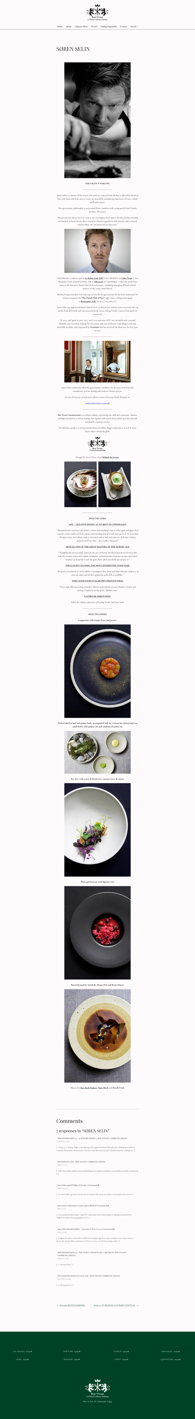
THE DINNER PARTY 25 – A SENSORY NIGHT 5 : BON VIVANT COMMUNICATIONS (92, 1138)
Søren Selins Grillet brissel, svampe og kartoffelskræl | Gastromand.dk (83, 1206)
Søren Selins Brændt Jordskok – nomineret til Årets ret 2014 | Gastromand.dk (86, 1229)
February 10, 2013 (63, 1141)
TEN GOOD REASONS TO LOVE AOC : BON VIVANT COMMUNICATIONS (88, 1276)
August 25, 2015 (63, 1258)
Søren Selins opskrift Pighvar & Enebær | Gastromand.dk (78, 1185)
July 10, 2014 (61, 1232)
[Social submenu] (137, 26)
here (110, 1401)
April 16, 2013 (62, 1165)
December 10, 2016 (64, 1279)
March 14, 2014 (62, 1188)
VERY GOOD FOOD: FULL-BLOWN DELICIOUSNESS (97, 580)
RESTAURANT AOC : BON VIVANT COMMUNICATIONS (81, 1162)
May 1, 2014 (61, 1208)
